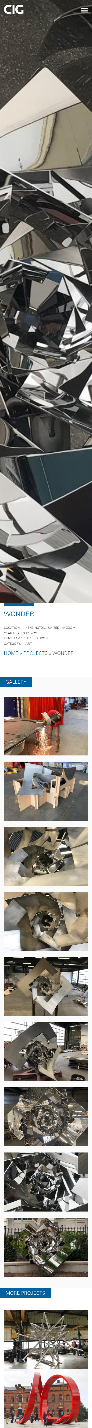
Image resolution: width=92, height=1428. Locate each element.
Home (11, 664)
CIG (27, 11)
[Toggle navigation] (84, 10)
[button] (46, 736)
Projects (36, 664)
